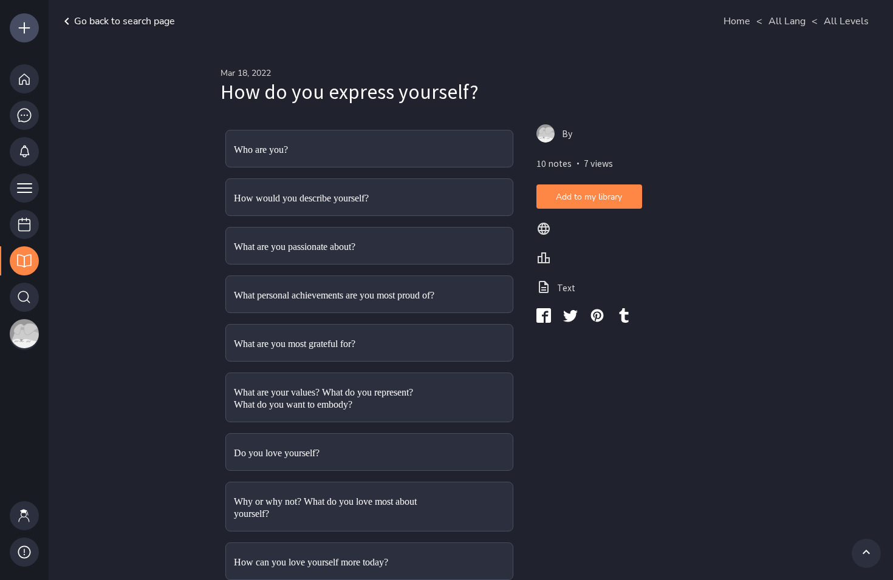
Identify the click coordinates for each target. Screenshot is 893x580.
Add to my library (589, 197)
